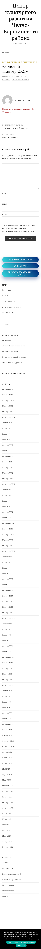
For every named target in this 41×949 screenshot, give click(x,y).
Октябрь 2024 (8, 479)
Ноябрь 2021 (7, 674)
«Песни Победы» (10, 137)
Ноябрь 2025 (7, 406)
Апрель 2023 (7, 579)
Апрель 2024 (7, 512)
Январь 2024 (7, 529)
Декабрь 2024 (8, 467)
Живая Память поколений (13, 346)
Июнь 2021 (6, 702)
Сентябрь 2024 (8, 484)
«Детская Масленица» (11, 351)
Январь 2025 (7, 462)
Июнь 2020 (7, 763)
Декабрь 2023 (8, 534)
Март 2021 (6, 719)
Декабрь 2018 (7, 847)
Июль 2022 (6, 629)
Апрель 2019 (7, 830)
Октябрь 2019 (7, 802)
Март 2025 (6, 451)
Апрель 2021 (7, 713)
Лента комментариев (11, 307)
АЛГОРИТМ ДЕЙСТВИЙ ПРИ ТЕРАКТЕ (20, 273)
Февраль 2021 (8, 724)
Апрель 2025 (7, 445)
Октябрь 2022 (8, 613)
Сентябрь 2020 (8, 747)
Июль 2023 (7, 562)
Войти (5, 296)
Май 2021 (6, 707)
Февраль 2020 (8, 786)
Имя (4, 193)
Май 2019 (6, 825)
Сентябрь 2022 (8, 618)
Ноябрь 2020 (7, 735)
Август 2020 (7, 752)
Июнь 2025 (6, 434)
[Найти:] (37, 52)
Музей (5, 896)
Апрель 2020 (7, 774)
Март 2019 (6, 836)
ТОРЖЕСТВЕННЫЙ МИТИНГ (16, 128)
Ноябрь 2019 (7, 797)
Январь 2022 (7, 663)
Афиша (5, 863)
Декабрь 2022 (8, 601)
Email (5, 204)
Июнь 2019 (6, 819)
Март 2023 (6, 585)
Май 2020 (6, 769)
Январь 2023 (7, 596)
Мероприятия (30, 62)
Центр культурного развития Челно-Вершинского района (20, 22)
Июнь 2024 (7, 501)
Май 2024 (6, 506)
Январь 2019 (7, 841)
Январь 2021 (7, 730)
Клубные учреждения (12, 62)
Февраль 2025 (8, 456)
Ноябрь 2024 (7, 473)
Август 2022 (7, 624)
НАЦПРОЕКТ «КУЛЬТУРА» (20, 259)
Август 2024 (7, 490)
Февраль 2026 (8, 389)
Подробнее (21, 946)
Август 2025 (7, 423)
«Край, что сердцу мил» (12, 363)
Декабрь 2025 (8, 400)
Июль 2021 (6, 696)
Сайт (4, 215)
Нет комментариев (20, 79)
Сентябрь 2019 (8, 808)
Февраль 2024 (8, 523)
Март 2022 (6, 652)
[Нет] (38, 939)
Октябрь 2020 (8, 741)
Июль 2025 (6, 428)
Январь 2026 (7, 395)
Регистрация (7, 290)
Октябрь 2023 (8, 545)
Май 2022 (6, 640)
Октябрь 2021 (7, 680)
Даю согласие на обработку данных (21, 942)
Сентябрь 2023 (8, 551)
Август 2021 (7, 691)
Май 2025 (6, 439)
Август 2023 (7, 557)
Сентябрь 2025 (8, 417)
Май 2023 (6, 573)
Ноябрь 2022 (7, 607)
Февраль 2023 (8, 590)
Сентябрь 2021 (8, 685)
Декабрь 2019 (7, 791)
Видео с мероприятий (11, 874)
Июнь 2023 (7, 568)
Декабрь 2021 (7, 668)
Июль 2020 (7, 758)
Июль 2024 (7, 495)
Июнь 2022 (6, 635)
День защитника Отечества (14, 357)
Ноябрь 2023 (7, 540)
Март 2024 (6, 518)
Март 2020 (6, 780)
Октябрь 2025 (8, 412)
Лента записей (8, 301)
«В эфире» (6, 340)
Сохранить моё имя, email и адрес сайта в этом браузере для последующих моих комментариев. (18, 228)
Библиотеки (7, 868)
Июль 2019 (6, 813)
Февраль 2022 (8, 657)
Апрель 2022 (7, 646)
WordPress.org (8, 312)
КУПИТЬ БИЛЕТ (20, 266)
